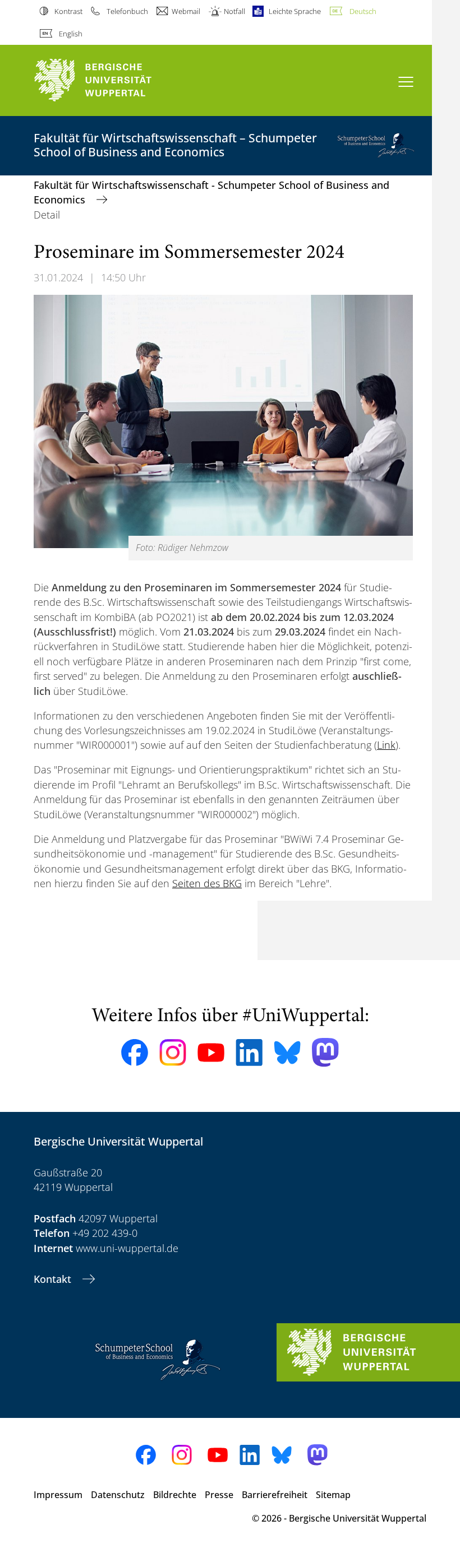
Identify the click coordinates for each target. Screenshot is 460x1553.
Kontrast (68, 11)
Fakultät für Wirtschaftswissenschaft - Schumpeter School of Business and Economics (211, 192)
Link (386, 745)
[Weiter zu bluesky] (287, 1052)
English (70, 34)
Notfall (234, 11)
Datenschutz (118, 1495)
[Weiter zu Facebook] (134, 1052)
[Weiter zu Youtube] (210, 1052)
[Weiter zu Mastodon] (325, 1052)
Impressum (58, 1495)
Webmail (186, 11)
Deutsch (362, 11)
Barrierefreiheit (274, 1495)
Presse (219, 1495)
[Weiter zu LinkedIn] (249, 1052)
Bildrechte (174, 1495)
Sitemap (333, 1495)
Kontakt (54, 1279)
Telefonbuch (127, 11)
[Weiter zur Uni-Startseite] (112, 80)
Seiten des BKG (207, 883)
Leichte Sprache (295, 11)
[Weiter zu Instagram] (172, 1052)
